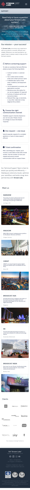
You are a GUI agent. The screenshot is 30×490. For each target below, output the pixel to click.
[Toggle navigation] (26, 4)
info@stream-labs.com (18, 465)
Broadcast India (10, 363)
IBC (4, 329)
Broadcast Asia (9, 296)
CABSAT (6, 261)
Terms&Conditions (9, 482)
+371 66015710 (16, 460)
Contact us (21, 441)
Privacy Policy (18, 484)
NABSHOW (7, 195)
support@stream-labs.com (17, 26)
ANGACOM (7, 231)
